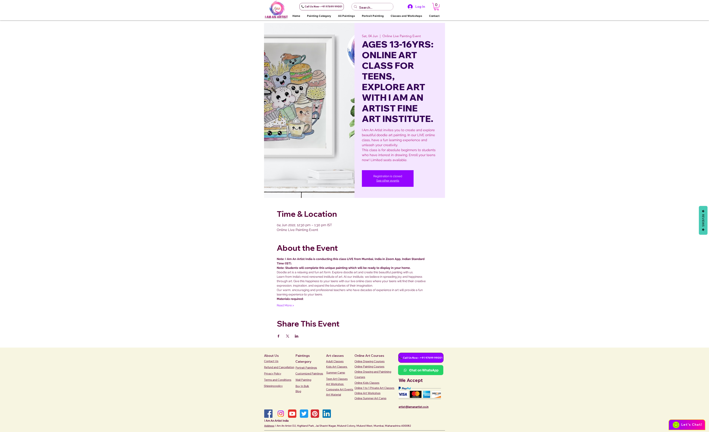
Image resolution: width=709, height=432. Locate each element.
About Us (271, 355)
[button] (321, 6)
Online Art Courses (369, 355)
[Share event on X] (287, 336)
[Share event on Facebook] (278, 336)
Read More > (285, 305)
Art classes (335, 355)
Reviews (703, 220)
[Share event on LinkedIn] (296, 336)
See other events (387, 180)
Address (269, 425)
